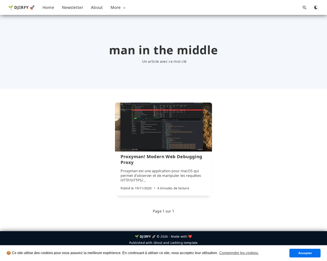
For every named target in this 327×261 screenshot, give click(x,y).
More (116, 7)
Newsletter (72, 7)
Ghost (158, 243)
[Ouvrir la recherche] (304, 7)
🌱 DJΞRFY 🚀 (21, 7)
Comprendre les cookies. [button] (239, 253)
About (97, 7)
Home (48, 7)
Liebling (176, 243)
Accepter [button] (305, 253)
